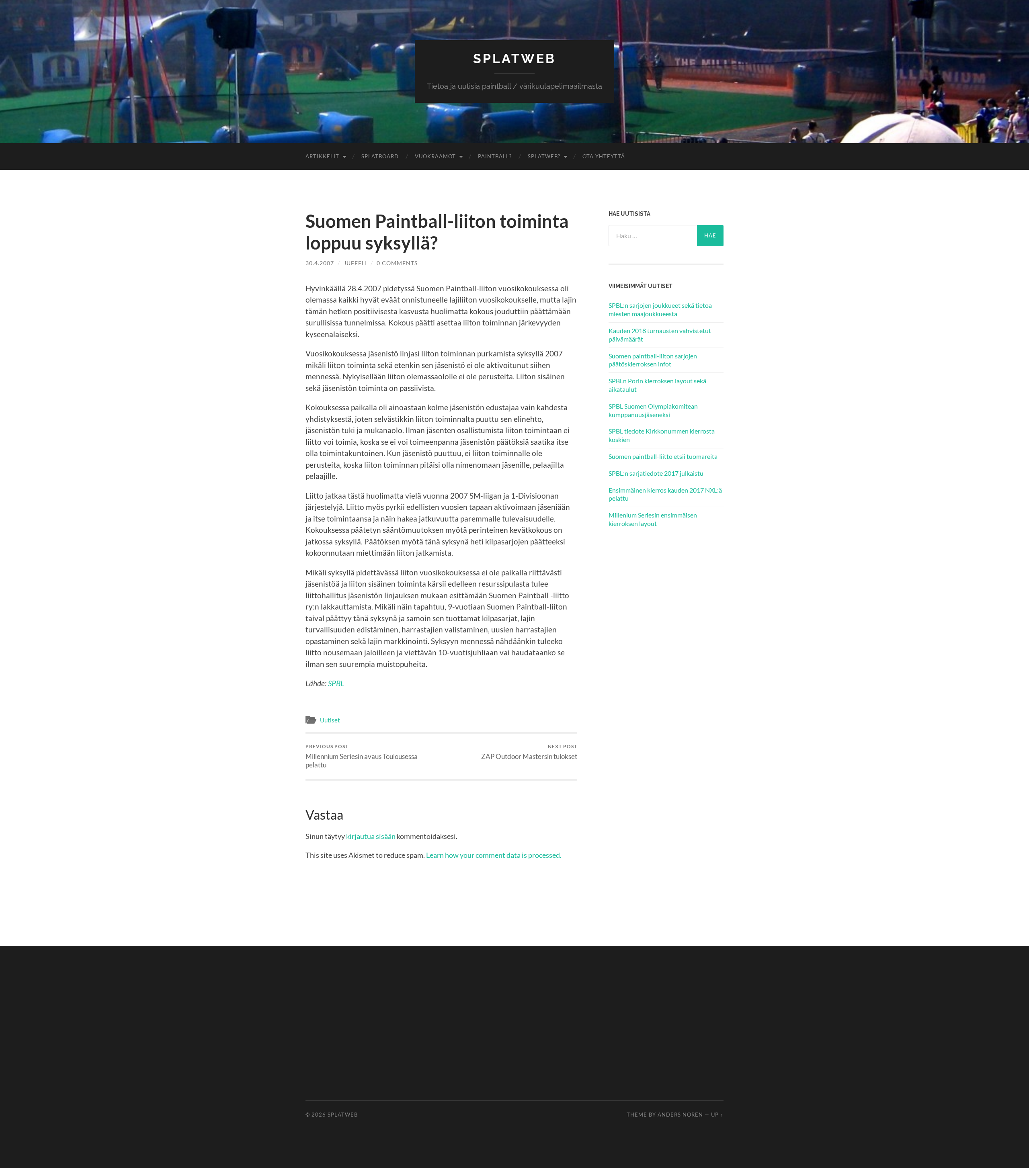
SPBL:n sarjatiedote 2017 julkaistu (656, 473)
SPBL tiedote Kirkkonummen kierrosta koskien (662, 435)
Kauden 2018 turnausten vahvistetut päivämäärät (660, 335)
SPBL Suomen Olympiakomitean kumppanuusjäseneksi (653, 410)
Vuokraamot (435, 156)
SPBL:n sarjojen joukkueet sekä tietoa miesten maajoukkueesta (660, 309)
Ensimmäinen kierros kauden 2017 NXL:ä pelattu (665, 494)
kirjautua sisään (371, 836)
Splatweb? (544, 156)
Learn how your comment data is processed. (494, 855)
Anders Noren (680, 1114)
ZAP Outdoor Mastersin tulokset (529, 752)
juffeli (355, 263)
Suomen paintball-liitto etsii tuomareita (663, 456)
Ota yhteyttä (603, 156)
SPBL (336, 683)
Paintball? (495, 156)
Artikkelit (322, 156)
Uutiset (330, 720)
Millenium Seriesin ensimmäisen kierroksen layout (653, 519)
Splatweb (514, 58)
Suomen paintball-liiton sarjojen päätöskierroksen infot (653, 360)
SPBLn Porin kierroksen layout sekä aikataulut (657, 385)
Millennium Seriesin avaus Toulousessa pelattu (361, 756)
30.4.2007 (319, 263)
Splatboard (380, 156)
